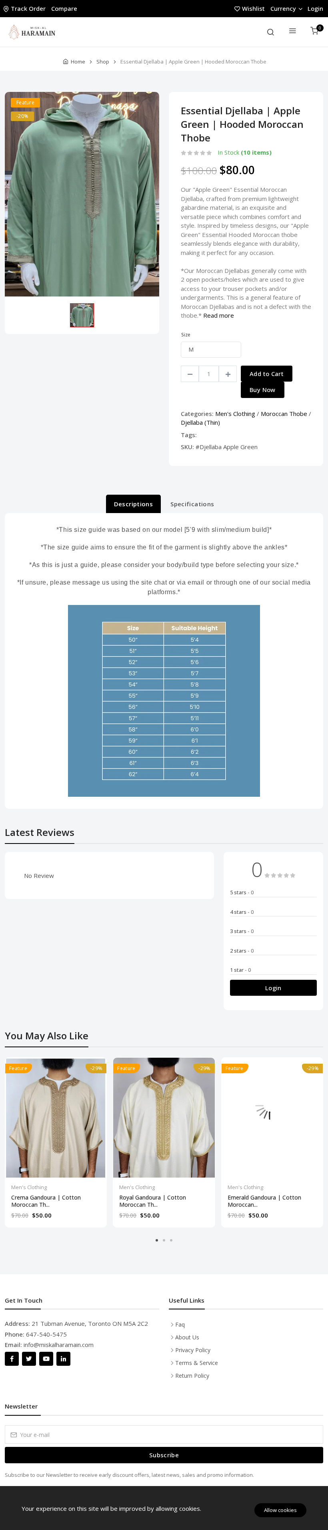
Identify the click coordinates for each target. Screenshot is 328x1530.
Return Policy (192, 1375)
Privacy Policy (192, 1350)
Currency (283, 8)
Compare (64, 8)
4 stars (242, 911)
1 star (240, 969)
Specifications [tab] (192, 504)
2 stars (242, 950)
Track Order (28, 8)
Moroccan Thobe (284, 414)
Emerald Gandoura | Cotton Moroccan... (264, 1201)
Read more (218, 315)
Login (315, 8)
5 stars (242, 892)
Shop (102, 61)
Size (185, 334)
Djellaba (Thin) (200, 422)
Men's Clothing (235, 414)
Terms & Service (196, 1363)
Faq (180, 1324)
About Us (187, 1337)
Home (78, 61)
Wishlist (253, 8)
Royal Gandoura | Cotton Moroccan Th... (152, 1201)
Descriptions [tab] (133, 504)
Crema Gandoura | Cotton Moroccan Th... (46, 1201)
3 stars (242, 931)
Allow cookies (280, 1510)
